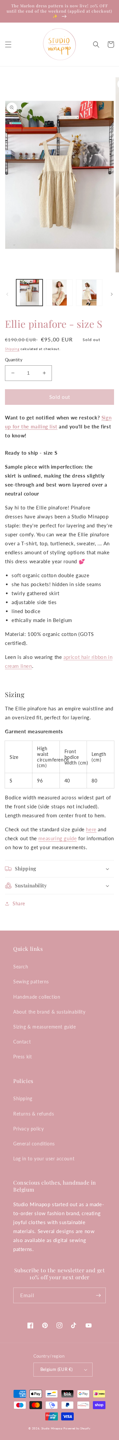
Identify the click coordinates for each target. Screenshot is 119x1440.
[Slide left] (7, 294)
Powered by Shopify (77, 1428)
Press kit (22, 1056)
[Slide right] (111, 294)
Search (20, 966)
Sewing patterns (31, 981)
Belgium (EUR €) (56, 1369)
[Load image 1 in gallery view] (29, 292)
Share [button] (19, 903)
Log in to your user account (43, 1158)
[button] (8, 44)
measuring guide (57, 838)
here (91, 829)
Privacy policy (28, 1128)
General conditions (34, 1143)
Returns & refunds (33, 1114)
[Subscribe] (98, 1295)
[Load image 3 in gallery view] (89, 292)
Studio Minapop (51, 1428)
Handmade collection (36, 997)
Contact (22, 1041)
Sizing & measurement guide (44, 1027)
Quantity (13, 359)
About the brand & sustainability (49, 1012)
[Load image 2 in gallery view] (59, 292)
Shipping (12, 349)
